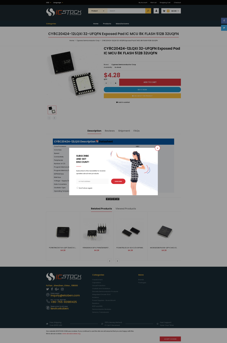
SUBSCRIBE (118, 181)
